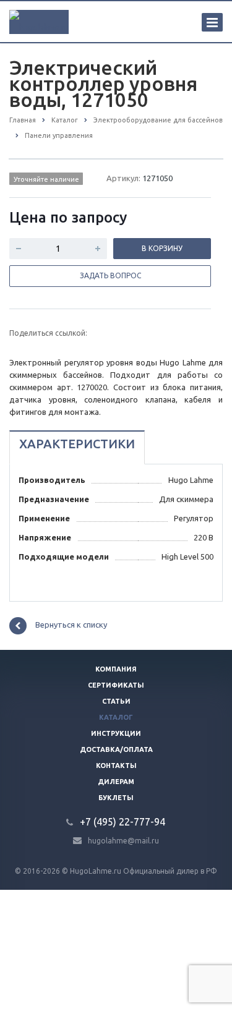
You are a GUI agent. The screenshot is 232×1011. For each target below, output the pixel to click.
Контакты (116, 765)
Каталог (116, 717)
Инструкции (116, 733)
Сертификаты (116, 685)
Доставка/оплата (116, 749)
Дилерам (116, 781)
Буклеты (116, 797)
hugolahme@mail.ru (123, 840)
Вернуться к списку (71, 624)
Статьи (116, 701)
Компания (116, 669)
